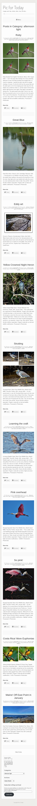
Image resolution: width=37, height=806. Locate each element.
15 (12, 762)
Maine (31, 39)
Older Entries (18, 752)
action (31, 426)
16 (4, 763)
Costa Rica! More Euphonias (18, 638)
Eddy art (18, 204)
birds (17, 39)
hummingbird (21, 39)
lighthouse (17, 702)
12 (8, 762)
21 (10, 763)
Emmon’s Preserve (10, 208)
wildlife (29, 124)
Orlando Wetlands (13, 268)
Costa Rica (14, 642)
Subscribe (9, 794)
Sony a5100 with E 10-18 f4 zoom (23, 702)
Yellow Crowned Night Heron (18, 264)
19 (8, 763)
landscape (12, 702)
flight (9, 496)
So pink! (18, 560)
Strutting (18, 343)
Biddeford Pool (7, 702)
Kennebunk (27, 39)
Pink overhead (18, 492)
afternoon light (30, 38)
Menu (19, 20)
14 (10, 762)
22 (12, 763)
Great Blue (18, 120)
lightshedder (16, 38)
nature (10, 40)
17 (6, 763)
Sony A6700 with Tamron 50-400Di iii (20, 40)
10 (6, 762)
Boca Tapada (9, 642)
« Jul (5, 766)
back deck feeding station (9, 39)
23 (4, 764)
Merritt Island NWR (17, 347)
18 (7, 763)
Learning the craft (18, 423)
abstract (28, 207)
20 (9, 763)
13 (9, 762)
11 (7, 762)
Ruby (18, 35)
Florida (4, 268)
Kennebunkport (18, 208)
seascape (29, 702)
